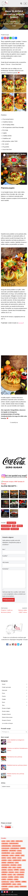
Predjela (19, 525)
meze (13, 525)
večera (18, 881)
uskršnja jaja (5, 881)
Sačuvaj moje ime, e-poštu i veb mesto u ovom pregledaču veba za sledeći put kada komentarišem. (13, 594)
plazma (19, 867)
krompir (4, 860)
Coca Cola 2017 (14, 843)
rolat (17, 872)
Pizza (14, 867)
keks (22, 855)
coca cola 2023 (11, 522)
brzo (13, 841)
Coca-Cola (5, 23)
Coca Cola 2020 (5, 848)
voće (19, 884)
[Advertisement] (14, 218)
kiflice (3, 857)
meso (17, 862)
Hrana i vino (5, 855)
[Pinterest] (10, 892)
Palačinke (13, 865)
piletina (4, 867)
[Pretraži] (21, 3)
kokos (9, 857)
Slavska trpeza (18, 23)
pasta (19, 865)
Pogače (11, 23)
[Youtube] (5, 892)
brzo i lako (19, 841)
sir (14, 874)
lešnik (9, 860)
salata (9, 874)
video (24, 881)
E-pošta (5, 556)
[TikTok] (12, 892)
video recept (14, 528)
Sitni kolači (20, 874)
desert (23, 848)
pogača (4, 869)
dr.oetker (12, 850)
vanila (12, 881)
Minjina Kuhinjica (14, 894)
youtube (4, 886)
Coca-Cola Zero (6, 525)
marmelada (10, 862)
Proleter (11, 872)
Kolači (19, 857)
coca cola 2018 (6, 845)
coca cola (5, 843)
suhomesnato (5, 528)
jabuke (11, 855)
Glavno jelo (6, 853)
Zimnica (16, 886)
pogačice (10, 869)
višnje (14, 884)
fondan (19, 850)
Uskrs (16, 879)
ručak (4, 874)
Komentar (5, 569)
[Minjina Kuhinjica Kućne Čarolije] (5, 3)
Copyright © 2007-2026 (5, 894)
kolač (14, 857)
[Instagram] (7, 892)
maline (4, 862)
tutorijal (10, 879)
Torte (4, 879)
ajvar (3, 841)
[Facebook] (2, 892)
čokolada (23, 886)
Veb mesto (5, 562)
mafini (24, 860)
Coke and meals (14, 848)
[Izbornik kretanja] (25, 3)
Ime (3, 549)
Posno (16, 869)
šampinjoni (5, 888)
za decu (11, 886)
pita (10, 867)
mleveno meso (5, 865)
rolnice (22, 872)
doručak (5, 850)
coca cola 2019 (16, 845)
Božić (8, 841)
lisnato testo (16, 860)
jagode (17, 855)
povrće (22, 869)
